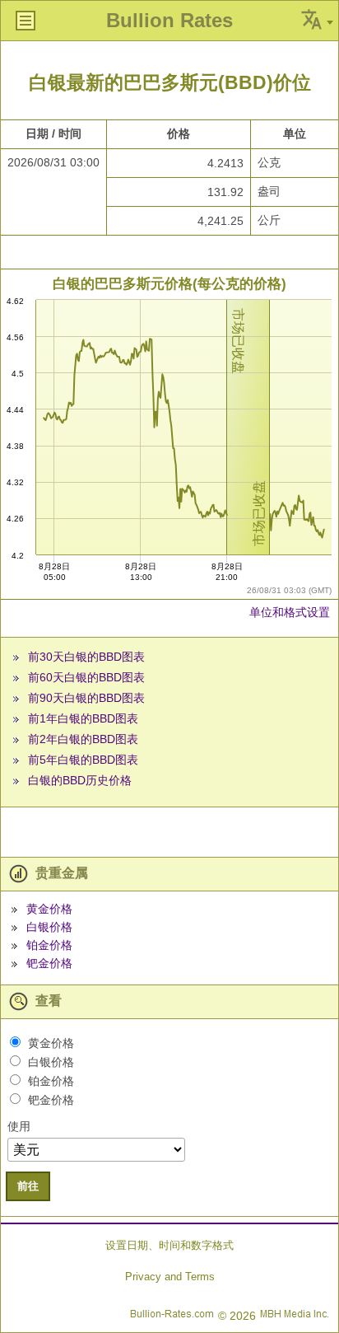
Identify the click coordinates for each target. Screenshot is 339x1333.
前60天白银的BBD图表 (86, 677)
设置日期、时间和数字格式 (169, 1245)
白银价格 (49, 926)
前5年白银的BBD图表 (83, 759)
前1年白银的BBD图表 (83, 718)
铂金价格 (49, 945)
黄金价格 (49, 908)
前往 (28, 1186)
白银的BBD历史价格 (80, 780)
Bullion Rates (169, 20)
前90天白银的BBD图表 (86, 697)
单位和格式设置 (289, 612)
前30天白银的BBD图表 (86, 656)
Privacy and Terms (170, 1276)
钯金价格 (49, 963)
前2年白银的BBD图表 (83, 739)
